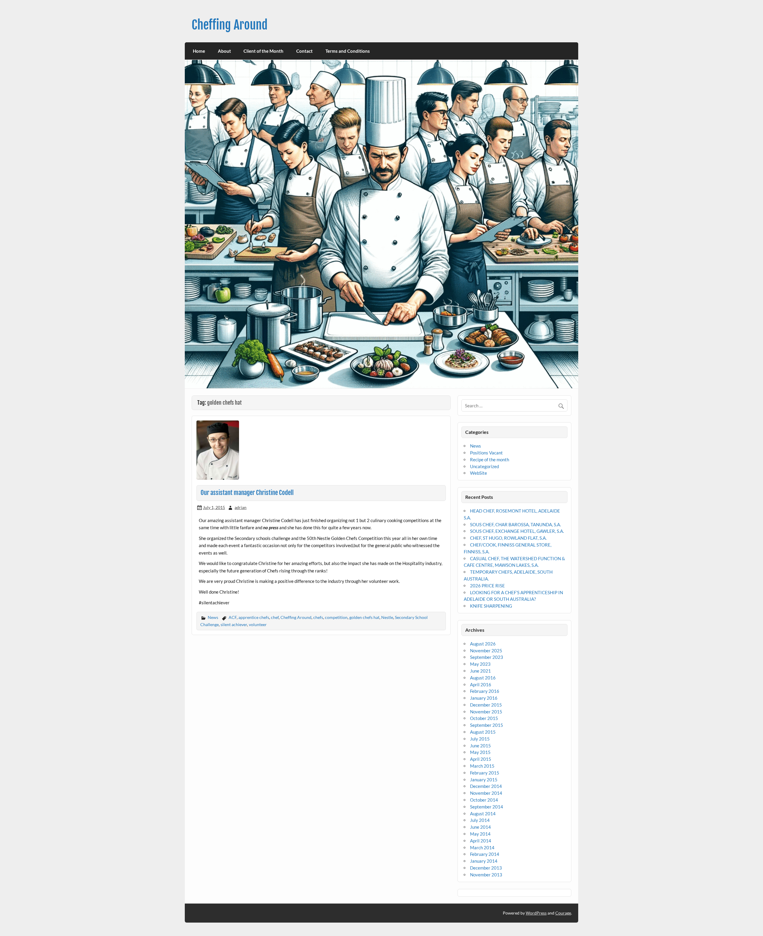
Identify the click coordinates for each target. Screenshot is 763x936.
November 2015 (486, 711)
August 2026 (483, 643)
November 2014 (486, 793)
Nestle (387, 617)
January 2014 (483, 861)
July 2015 (480, 738)
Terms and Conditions (347, 51)
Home (199, 51)
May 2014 (480, 833)
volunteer (258, 624)
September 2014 (486, 806)
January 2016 (483, 698)
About (224, 51)
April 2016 (480, 684)
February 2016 (484, 691)
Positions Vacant (486, 452)
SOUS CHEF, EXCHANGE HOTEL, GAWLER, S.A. (517, 531)
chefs (318, 617)
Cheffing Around (230, 24)
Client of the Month (263, 51)
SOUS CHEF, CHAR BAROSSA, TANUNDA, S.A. (515, 524)
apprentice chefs (253, 617)
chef (275, 617)
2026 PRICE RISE (487, 585)
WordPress (536, 912)
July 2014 (480, 820)
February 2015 (484, 772)
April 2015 (480, 759)
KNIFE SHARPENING (491, 606)
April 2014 (480, 840)
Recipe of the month (489, 459)
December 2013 (486, 867)
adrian (240, 507)
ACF (233, 617)
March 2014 (482, 847)
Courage (563, 912)
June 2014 (480, 827)
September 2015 (486, 725)
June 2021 (480, 670)
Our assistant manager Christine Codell (247, 492)
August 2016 (483, 677)
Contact (304, 51)
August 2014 (483, 813)
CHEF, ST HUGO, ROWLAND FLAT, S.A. (508, 538)
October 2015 (484, 718)
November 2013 (486, 874)
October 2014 (484, 799)
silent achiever (234, 624)
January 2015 (483, 779)
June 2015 (480, 745)
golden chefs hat (364, 617)
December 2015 (486, 704)
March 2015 (482, 766)
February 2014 (484, 854)
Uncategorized (484, 466)
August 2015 (483, 732)
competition (336, 617)
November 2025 (486, 650)
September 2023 (486, 657)
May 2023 (480, 664)
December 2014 (486, 786)
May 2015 (480, 752)
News (213, 617)
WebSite (478, 473)
